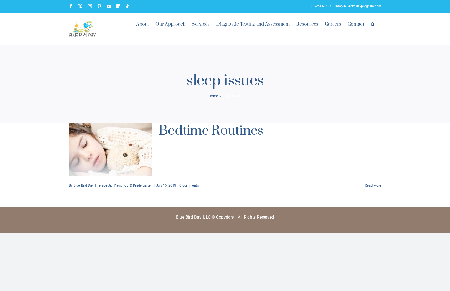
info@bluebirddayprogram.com (358, 6)
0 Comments (189, 185)
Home (213, 96)
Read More (373, 185)
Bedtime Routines (211, 130)
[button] (373, 24)
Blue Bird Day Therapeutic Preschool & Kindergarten (113, 185)
